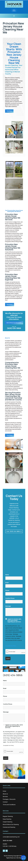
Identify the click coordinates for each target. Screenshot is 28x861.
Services (5, 796)
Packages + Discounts (9, 799)
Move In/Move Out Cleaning (11, 824)
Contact (5, 802)
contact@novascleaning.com (11, 837)
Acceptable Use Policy (10, 645)
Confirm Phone (9, 598)
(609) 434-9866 (12, 675)
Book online (14, 10)
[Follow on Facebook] (4, 851)
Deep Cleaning (7, 819)
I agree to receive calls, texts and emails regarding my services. (14, 620)
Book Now (9, 111)
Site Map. (19, 858)
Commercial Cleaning (9, 827)
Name (7, 574)
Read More (9, 304)
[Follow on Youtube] (7, 851)
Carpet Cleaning (7, 822)
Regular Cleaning (8, 816)
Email (7, 582)
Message (8, 606)
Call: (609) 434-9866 (13, 531)
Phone (7, 590)
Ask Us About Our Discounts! (14, 322)
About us (5, 794)
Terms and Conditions (9, 804)
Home (4, 791)
